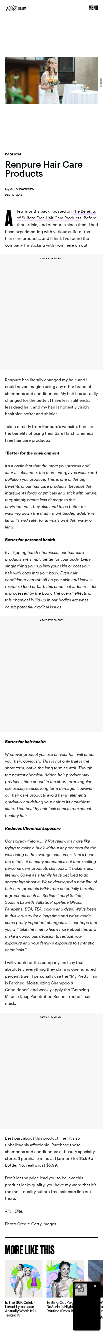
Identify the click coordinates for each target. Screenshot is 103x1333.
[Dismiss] (95, 1286)
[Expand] (78, 1286)
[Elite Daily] (15, 8)
